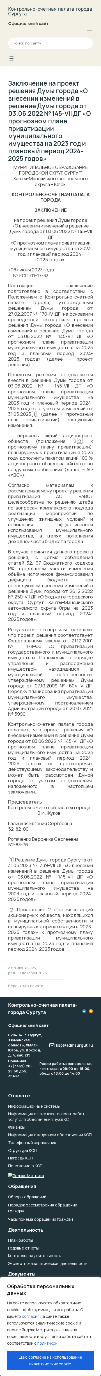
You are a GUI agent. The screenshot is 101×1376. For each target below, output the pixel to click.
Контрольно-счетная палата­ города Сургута (50, 11)
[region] (50, 1326)
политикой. (47, 1343)
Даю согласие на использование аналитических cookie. (50, 1360)
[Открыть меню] (89, 32)
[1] (34, 414)
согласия (31, 1316)
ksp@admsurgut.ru (74, 1045)
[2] (79, 441)
